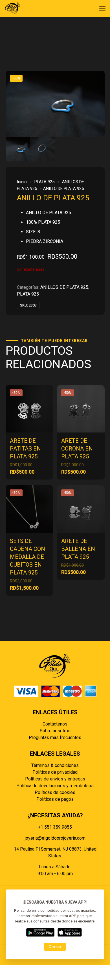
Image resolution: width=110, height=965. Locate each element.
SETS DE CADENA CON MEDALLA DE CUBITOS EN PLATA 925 (27, 557)
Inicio (22, 181)
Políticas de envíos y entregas (55, 779)
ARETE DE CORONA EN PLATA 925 (77, 448)
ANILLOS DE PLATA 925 (64, 287)
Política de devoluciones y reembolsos (55, 785)
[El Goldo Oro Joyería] (12, 8)
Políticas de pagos (55, 799)
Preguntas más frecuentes (55, 737)
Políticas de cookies (55, 792)
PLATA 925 (44, 181)
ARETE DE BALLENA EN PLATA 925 (78, 549)
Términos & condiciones (55, 765)
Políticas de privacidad (55, 772)
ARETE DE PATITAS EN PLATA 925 (25, 448)
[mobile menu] (102, 8)
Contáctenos (55, 724)
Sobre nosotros (55, 730)
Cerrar (55, 946)
